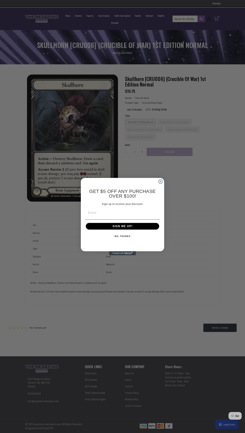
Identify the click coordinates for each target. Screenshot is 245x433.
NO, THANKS (122, 236)
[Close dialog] (160, 182)
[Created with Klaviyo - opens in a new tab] (122, 253)
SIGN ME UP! (122, 226)
